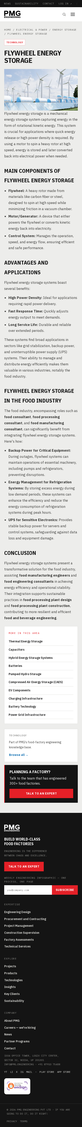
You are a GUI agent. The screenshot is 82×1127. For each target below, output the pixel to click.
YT (5, 1071)
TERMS (23, 1121)
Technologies (13, 980)
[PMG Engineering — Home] (12, 14)
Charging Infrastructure (25, 698)
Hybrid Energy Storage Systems (31, 658)
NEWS (7, 3)
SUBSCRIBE (65, 890)
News (8, 1034)
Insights (10, 987)
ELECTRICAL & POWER (31, 29)
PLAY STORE (47, 1071)
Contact (10, 1048)
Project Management (18, 926)
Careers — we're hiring (20, 1028)
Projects (10, 966)
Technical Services (17, 946)
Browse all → (18, 755)
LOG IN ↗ (65, 3)
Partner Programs (16, 1041)
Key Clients (12, 994)
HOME (7, 29)
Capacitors (16, 649)
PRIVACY (12, 1121)
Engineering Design (17, 912)
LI (11, 1071)
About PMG (12, 1021)
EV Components (19, 690)
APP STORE (63, 1071)
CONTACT (48, 3)
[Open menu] (74, 14)
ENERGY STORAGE (65, 29)
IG (21, 1071)
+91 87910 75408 (49, 1064)
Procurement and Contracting (25, 919)
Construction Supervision (21, 933)
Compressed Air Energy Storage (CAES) (36, 682)
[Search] (64, 14)
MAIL (29, 1071)
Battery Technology (22, 706)
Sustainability (14, 1001)
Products (10, 973)
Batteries (15, 666)
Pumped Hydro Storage (25, 674)
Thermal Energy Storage (25, 641)
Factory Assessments (19, 940)
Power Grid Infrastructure (27, 715)
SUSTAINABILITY (26, 3)
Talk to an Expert (41, 793)
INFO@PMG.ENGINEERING (19, 1064)
